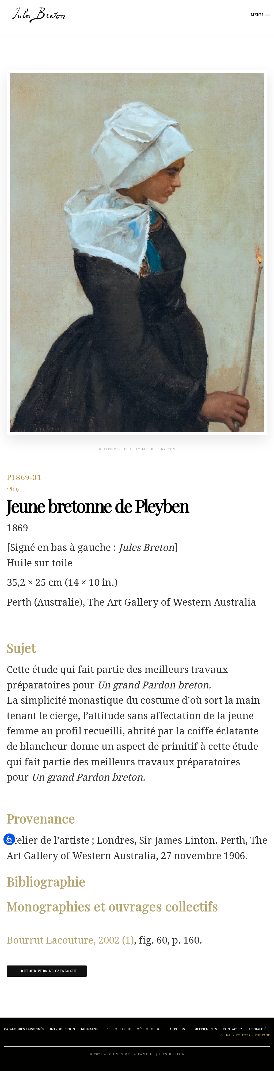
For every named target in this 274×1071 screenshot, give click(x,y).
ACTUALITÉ (257, 1029)
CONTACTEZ (232, 1029)
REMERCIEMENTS (204, 1029)
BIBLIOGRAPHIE (118, 1029)
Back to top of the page (247, 1035)
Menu (258, 15)
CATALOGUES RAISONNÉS (24, 1029)
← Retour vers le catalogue (47, 971)
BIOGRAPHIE (90, 1029)
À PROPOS (177, 1029)
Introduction (62, 1029)
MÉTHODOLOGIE (150, 1029)
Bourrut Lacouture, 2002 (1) (70, 940)
